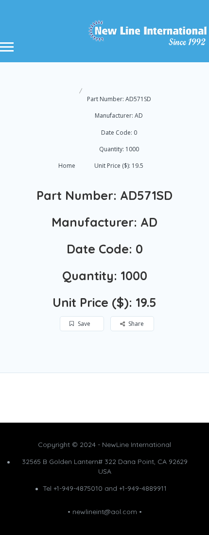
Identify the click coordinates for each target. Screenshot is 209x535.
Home (66, 165)
